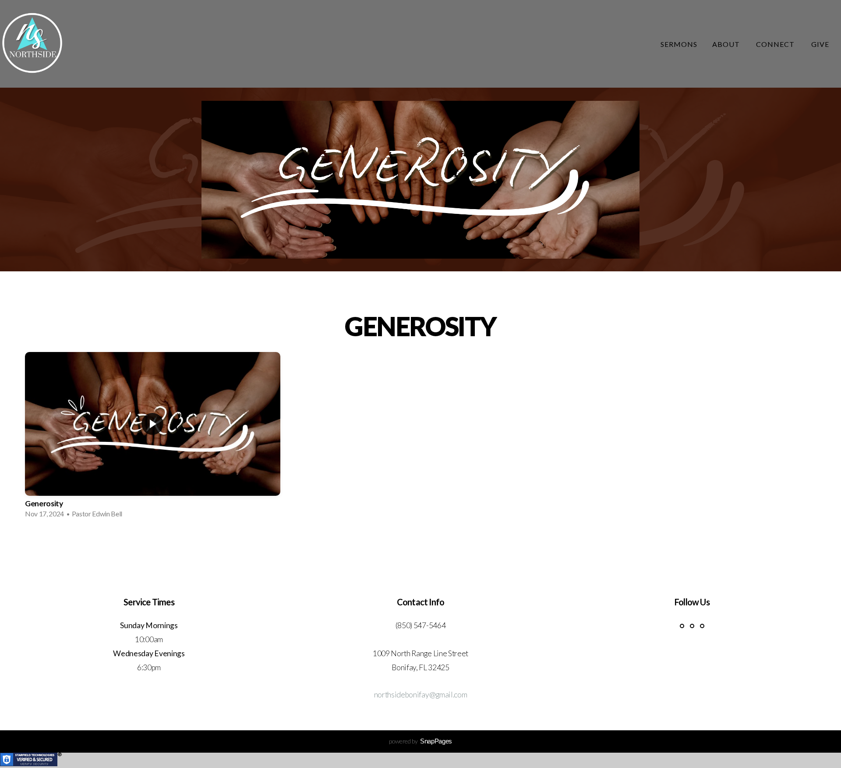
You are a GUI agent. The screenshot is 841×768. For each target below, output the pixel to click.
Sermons (679, 44)
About (727, 44)
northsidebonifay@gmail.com (420, 694)
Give (820, 44)
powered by (420, 741)
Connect (776, 44)
